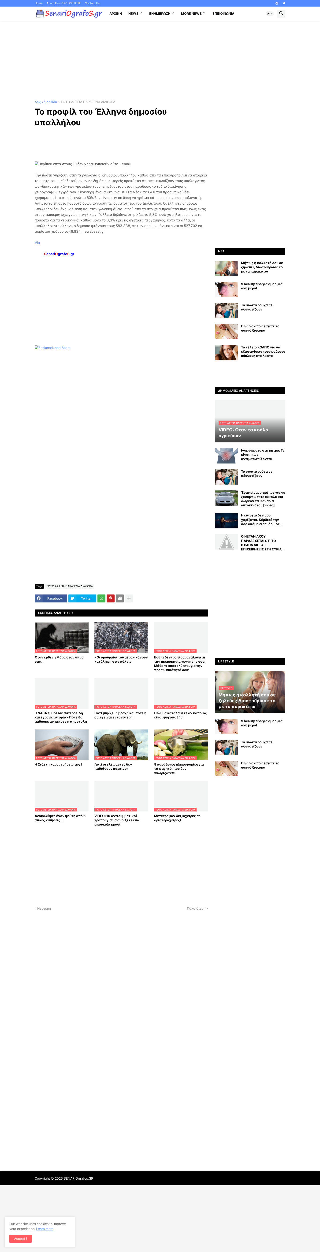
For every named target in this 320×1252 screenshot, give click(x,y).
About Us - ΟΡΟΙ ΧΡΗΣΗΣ (64, 3)
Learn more (44, 1229)
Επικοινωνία (223, 13)
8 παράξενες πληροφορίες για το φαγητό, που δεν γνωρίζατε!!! (179, 768)
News (133, 13)
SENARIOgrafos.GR (78, 1178)
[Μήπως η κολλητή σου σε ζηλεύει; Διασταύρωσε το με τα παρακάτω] (226, 268)
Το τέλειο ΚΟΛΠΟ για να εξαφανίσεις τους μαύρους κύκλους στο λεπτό (263, 351)
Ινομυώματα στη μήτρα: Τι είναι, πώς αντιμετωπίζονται (262, 454)
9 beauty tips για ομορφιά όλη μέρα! (262, 286)
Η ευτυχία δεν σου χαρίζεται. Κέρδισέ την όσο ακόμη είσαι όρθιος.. (261, 519)
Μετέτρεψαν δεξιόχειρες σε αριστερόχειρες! (177, 818)
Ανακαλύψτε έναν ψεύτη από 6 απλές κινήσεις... (60, 818)
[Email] (120, 598)
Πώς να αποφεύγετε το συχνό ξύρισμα (260, 328)
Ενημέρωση (159, 13)
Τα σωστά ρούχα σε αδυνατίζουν (256, 307)
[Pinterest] (111, 598)
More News (191, 13)
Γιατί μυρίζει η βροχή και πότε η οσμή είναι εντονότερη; (120, 715)
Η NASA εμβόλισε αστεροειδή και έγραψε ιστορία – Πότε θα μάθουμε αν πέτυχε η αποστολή (61, 717)
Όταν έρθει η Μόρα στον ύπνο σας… (59, 659)
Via (37, 242)
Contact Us (92, 3)
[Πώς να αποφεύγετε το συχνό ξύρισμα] (226, 331)
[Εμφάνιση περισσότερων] (129, 598)
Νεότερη (44, 908)
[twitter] (284, 3)
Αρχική (115, 13)
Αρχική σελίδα (46, 102)
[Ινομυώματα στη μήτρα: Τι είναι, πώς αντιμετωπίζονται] (226, 455)
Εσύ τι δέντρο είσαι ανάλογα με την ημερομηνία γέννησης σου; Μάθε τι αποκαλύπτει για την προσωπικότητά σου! (180, 663)
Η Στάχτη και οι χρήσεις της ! (58, 764)
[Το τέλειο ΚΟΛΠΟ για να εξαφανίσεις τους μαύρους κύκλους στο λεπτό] (226, 352)
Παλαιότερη (196, 908)
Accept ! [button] (20, 1239)
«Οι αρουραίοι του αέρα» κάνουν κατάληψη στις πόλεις (121, 659)
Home (38, 3)
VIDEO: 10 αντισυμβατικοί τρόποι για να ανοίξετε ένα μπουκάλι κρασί (116, 820)
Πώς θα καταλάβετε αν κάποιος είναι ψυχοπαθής (180, 715)
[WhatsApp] (101, 598)
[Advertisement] (160, 60)
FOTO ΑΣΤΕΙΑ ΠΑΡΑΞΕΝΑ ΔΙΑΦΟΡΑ (88, 102)
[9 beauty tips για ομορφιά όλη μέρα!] (226, 289)
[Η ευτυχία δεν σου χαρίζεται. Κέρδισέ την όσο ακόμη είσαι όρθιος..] (226, 520)
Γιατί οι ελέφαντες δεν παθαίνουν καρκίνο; (113, 766)
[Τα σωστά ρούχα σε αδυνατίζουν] (226, 310)
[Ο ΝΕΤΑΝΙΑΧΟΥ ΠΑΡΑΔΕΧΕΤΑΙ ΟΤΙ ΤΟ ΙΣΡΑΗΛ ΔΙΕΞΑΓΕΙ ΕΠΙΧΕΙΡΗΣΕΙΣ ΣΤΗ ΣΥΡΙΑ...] (226, 541)
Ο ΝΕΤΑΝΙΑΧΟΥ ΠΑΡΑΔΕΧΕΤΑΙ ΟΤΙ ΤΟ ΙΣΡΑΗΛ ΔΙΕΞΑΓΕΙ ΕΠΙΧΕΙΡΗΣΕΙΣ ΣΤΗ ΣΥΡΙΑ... (262, 542)
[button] (270, 13)
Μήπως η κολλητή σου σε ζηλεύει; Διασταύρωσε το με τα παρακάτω (262, 267)
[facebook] (276, 3)
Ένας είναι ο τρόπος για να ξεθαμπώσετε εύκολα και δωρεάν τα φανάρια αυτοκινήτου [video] (263, 498)
